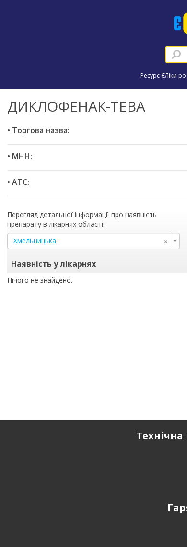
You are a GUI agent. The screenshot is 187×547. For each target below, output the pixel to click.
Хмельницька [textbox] (90, 241)
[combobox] (93, 241)
